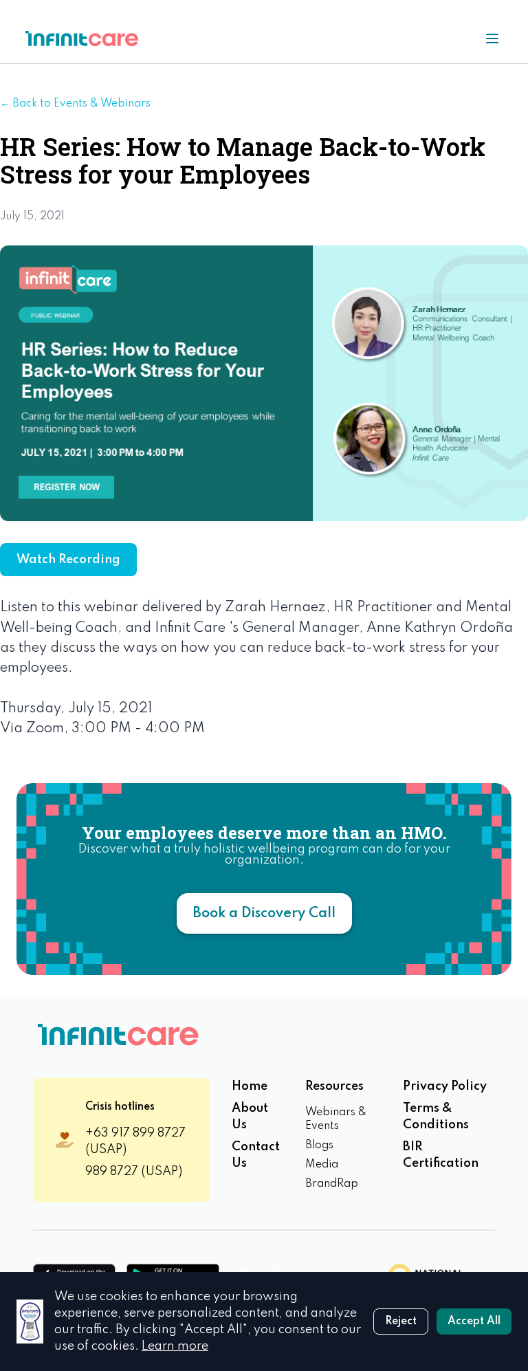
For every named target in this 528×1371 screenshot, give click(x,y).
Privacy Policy (445, 1086)
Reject (401, 1321)
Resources (334, 1086)
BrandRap (331, 1183)
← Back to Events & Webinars (75, 103)
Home (249, 1086)
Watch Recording (68, 559)
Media (321, 1164)
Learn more (175, 1346)
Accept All (474, 1321)
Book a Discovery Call (264, 914)
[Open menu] (492, 38)
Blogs (319, 1145)
